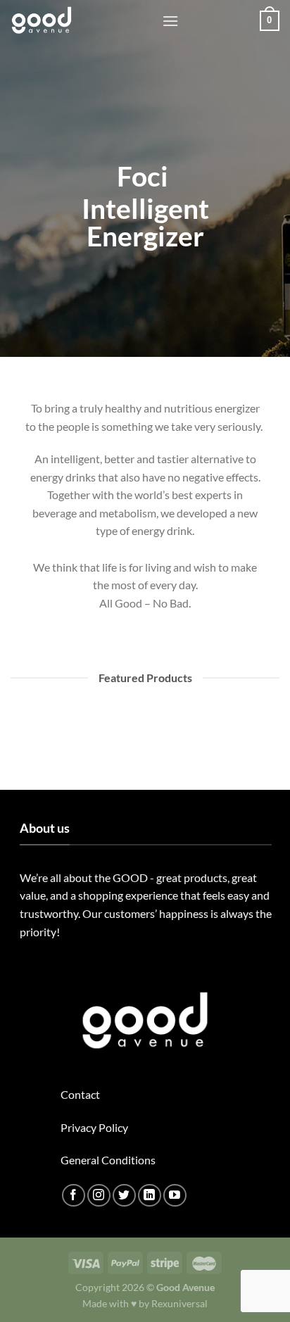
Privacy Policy (94, 1127)
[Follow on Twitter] (124, 1195)
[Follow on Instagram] (99, 1195)
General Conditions (108, 1159)
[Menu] (170, 21)
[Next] (56, 744)
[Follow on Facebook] (73, 1195)
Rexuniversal (179, 1303)
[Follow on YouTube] (175, 1195)
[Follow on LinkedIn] (149, 1195)
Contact (80, 1094)
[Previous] (17, 744)
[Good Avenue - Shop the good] (81, 21)
